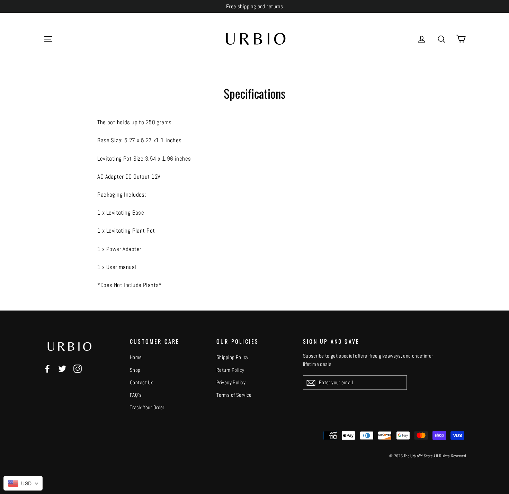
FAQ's (136, 395)
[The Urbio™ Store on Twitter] (62, 368)
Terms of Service (234, 395)
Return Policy (230, 370)
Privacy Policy (230, 382)
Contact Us (141, 382)
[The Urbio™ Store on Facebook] (47, 368)
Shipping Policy (232, 357)
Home (136, 357)
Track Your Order (147, 407)
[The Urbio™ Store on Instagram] (77, 368)
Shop (135, 370)
